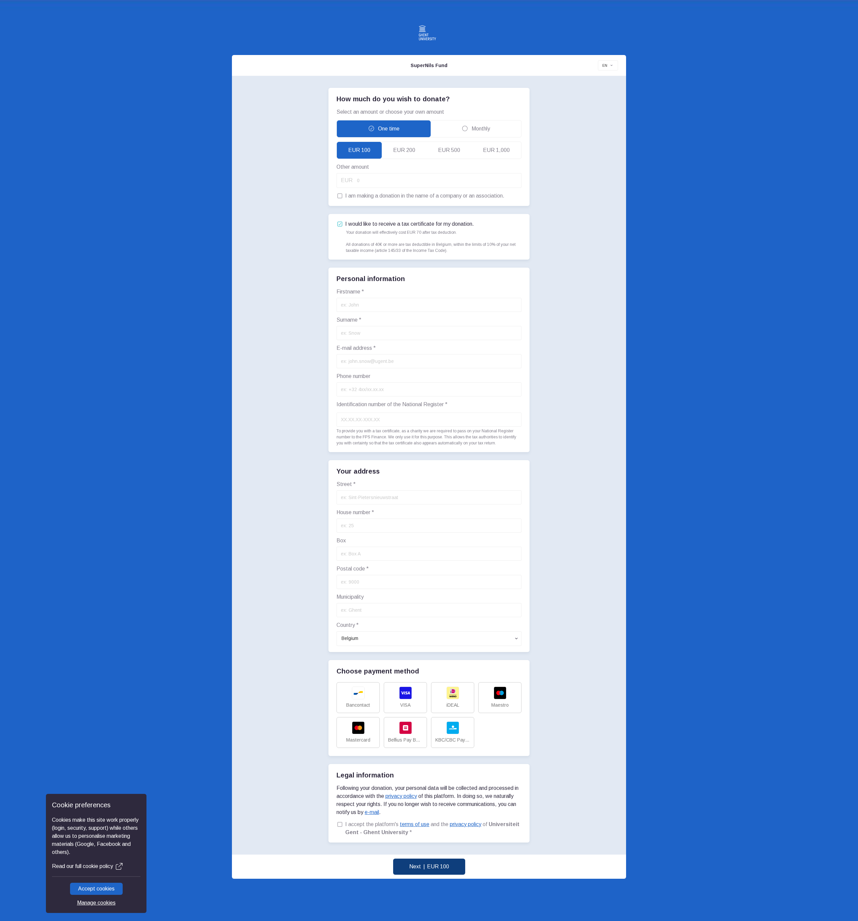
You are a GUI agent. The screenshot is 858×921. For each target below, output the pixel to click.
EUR (347, 180)
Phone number (353, 376)
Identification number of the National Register (391, 404)
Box (341, 540)
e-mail (372, 812)
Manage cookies (96, 903)
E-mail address (356, 348)
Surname (348, 320)
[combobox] (608, 65)
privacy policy (401, 796)
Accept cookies (96, 888)
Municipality (350, 597)
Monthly (480, 128)
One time (388, 128)
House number (355, 512)
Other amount (352, 167)
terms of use (414, 824)
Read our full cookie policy (82, 866)
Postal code (352, 569)
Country (347, 625)
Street (346, 484)
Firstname (350, 291)
